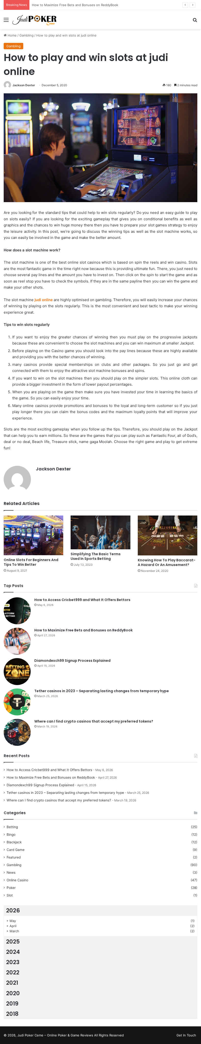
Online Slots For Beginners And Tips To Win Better (31, 562)
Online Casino (17, 880)
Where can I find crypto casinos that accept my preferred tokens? (93, 721)
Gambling (26, 35)
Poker (11, 888)
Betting (12, 827)
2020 (13, 993)
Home (12, 35)
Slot (10, 895)
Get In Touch (186, 1035)
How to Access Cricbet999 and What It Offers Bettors (82, 599)
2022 (12, 972)
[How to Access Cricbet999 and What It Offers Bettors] (17, 610)
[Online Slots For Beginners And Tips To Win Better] (33, 535)
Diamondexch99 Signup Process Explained (64, 5)
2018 (12, 1014)
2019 (12, 1003)
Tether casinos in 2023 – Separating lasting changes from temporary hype (101, 690)
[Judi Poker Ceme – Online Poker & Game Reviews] (35, 19)
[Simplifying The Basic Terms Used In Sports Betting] (100, 532)
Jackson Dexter (24, 85)
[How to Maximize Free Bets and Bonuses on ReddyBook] (17, 641)
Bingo (11, 834)
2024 (13, 952)
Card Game (16, 850)
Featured (14, 857)
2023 (13, 962)
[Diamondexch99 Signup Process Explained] (17, 671)
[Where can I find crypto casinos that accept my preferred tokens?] (17, 732)
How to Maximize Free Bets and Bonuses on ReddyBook (83, 630)
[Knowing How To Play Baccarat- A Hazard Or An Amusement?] (167, 535)
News (11, 872)
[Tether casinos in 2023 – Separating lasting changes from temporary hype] (17, 701)
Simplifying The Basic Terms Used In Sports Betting (96, 556)
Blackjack (14, 842)
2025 (13, 942)
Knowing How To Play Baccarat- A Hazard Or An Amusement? (166, 562)
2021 (12, 983)
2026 (13, 910)
